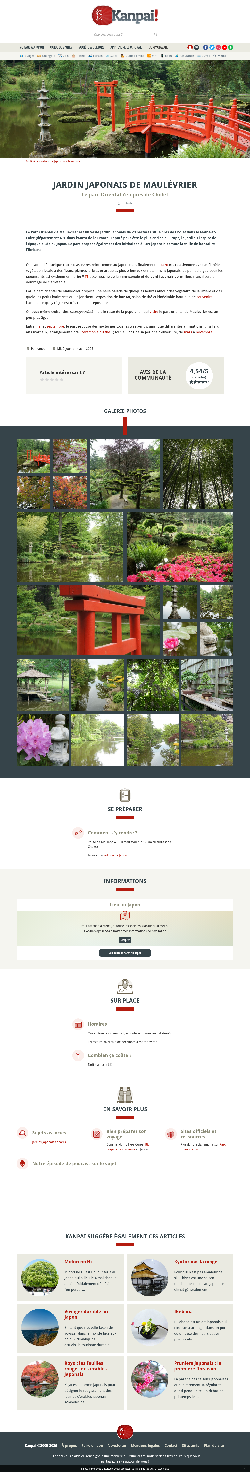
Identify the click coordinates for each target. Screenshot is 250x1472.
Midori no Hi (78, 1261)
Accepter (125, 940)
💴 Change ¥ (46, 56)
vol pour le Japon (115, 855)
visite (154, 311)
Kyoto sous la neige (195, 1261)
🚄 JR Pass (95, 56)
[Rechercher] (156, 34)
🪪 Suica (112, 56)
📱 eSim (166, 56)
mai (39, 326)
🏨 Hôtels (78, 56)
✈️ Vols (63, 56)
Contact (170, 1445)
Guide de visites (61, 47)
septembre (55, 326)
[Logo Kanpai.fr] (125, 15)
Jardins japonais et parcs (49, 1142)
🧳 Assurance (184, 56)
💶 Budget (27, 56)
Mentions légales (145, 1445)
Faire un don (92, 1445)
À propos (69, 1445)
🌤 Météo (220, 56)
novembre (204, 332)
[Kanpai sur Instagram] (218, 47)
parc (164, 265)
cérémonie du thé (96, 332)
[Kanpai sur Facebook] (205, 47)
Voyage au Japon (32, 47)
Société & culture (91, 47)
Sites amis (190, 1445)
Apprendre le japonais (126, 47)
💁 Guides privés (132, 56)
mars (188, 332)
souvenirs (204, 297)
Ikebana (183, 1311)
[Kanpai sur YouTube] (224, 47)
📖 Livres (203, 56)
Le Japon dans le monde (65, 161)
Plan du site (214, 1445)
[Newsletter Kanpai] (196, 47)
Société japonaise (36, 161)
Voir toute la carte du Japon (125, 953)
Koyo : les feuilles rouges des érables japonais (85, 1368)
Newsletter (117, 1445)
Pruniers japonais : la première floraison (197, 1366)
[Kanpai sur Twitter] (212, 47)
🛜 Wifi (152, 56)
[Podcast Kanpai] (230, 47)
